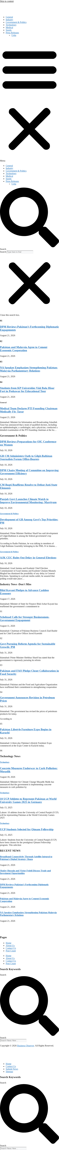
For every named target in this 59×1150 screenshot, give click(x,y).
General (9, 17)
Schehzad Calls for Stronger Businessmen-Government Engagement (24, 618)
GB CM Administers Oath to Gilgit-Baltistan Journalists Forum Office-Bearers (26, 457)
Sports (8, 30)
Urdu (13, 35)
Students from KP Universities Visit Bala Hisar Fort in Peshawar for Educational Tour (27, 389)
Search (3, 252)
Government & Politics (16, 22)
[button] (29, 100)
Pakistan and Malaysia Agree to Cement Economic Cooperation (23, 349)
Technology (11, 25)
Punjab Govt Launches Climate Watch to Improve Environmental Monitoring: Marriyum (28, 501)
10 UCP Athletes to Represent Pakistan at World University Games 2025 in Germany (28, 800)
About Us (10, 945)
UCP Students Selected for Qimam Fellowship (27, 829)
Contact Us (11, 948)
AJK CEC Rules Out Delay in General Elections (28, 557)
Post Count (11, 951)
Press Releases (12, 32)
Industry (9, 19)
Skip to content (7, 1)
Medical (9, 27)
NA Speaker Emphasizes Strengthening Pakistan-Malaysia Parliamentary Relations (29, 369)
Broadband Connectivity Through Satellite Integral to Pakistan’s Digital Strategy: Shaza (26, 857)
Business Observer (25, 1045)
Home (8, 943)
